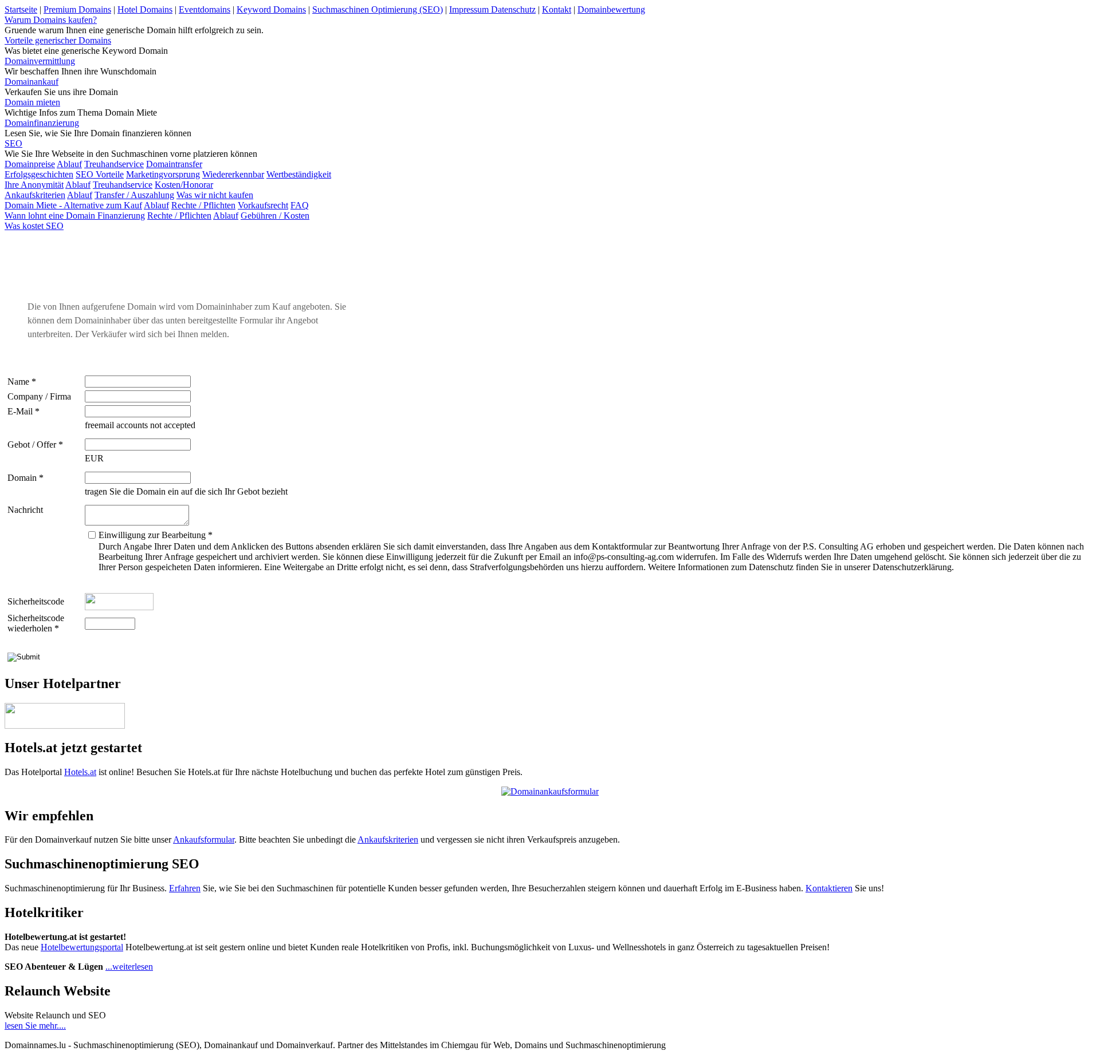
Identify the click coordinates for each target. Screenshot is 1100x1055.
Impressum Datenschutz (492, 9)
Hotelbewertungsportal (82, 947)
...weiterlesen (129, 966)
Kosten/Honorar (184, 184)
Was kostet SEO (34, 226)
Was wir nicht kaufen (214, 195)
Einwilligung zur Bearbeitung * (156, 535)
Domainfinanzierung (42, 123)
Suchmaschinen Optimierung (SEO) (377, 9)
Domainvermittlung (40, 61)
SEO (13, 143)
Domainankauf (31, 81)
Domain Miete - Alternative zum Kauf (73, 205)
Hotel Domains (144, 9)
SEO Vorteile (100, 174)
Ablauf (69, 164)
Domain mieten (32, 102)
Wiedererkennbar (233, 174)
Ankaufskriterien (35, 195)
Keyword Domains (271, 9)
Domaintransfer (174, 164)
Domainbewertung (611, 9)
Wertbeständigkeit (298, 174)
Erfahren (185, 888)
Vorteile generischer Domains (58, 40)
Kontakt (556, 9)
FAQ (299, 205)
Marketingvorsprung (163, 174)
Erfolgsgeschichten (39, 174)
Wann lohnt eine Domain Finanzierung (75, 215)
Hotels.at (80, 772)
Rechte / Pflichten (203, 205)
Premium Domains (77, 9)
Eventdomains (204, 9)
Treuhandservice (114, 164)
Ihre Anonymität (34, 184)
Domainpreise (30, 164)
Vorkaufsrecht (263, 205)
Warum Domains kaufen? (51, 20)
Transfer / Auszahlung (134, 195)
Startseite (21, 9)
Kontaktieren (829, 888)
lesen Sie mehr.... (35, 1025)
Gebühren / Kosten (275, 215)
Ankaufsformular (203, 839)
